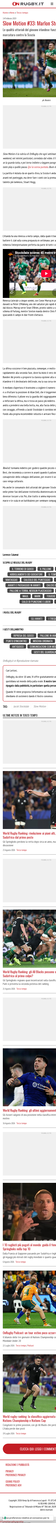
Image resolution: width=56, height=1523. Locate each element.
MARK (37, 596)
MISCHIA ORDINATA (43, 641)
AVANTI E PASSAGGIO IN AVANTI (24, 585)
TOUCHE (51, 596)
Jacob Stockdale (21, 706)
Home (5, 12)
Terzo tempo (22, 12)
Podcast (31, 1345)
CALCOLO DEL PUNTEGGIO (37, 579)
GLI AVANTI (36, 618)
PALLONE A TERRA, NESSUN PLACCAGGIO (30, 590)
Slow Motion (39, 706)
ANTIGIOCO (18, 646)
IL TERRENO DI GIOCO (23, 568)
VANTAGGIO (11, 579)
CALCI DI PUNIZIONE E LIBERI (36, 601)
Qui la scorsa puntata (38, 167)
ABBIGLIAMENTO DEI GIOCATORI (26, 574)
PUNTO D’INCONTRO (16, 641)
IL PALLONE (45, 568)
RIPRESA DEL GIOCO (24, 635)
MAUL (25, 596)
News (12, 12)
